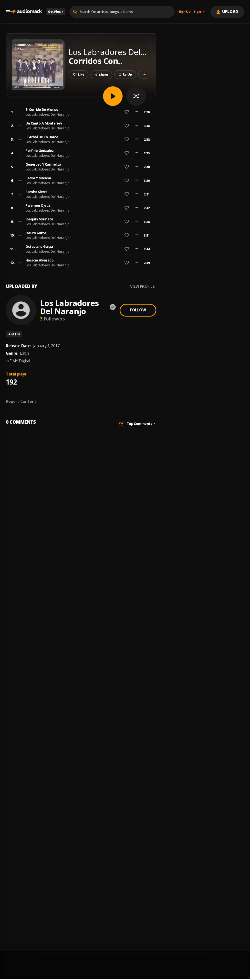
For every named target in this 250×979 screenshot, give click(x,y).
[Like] (127, 112)
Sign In (199, 12)
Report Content (21, 401)
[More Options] (136, 112)
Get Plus (55, 11)
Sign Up (184, 12)
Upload (230, 11)
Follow (138, 310)
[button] (79, 112)
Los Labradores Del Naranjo (47, 114)
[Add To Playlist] (20, 112)
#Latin (14, 334)
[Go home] (26, 11)
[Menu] (8, 11)
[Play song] (113, 96)
